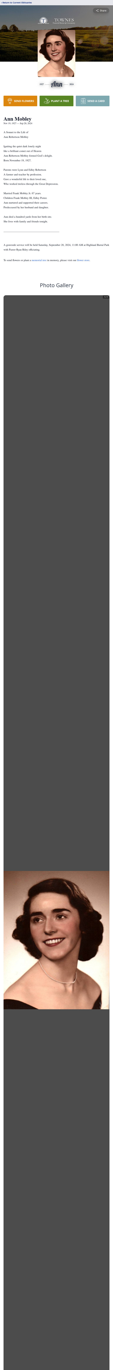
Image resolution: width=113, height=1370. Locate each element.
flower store (83, 260)
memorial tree (39, 260)
